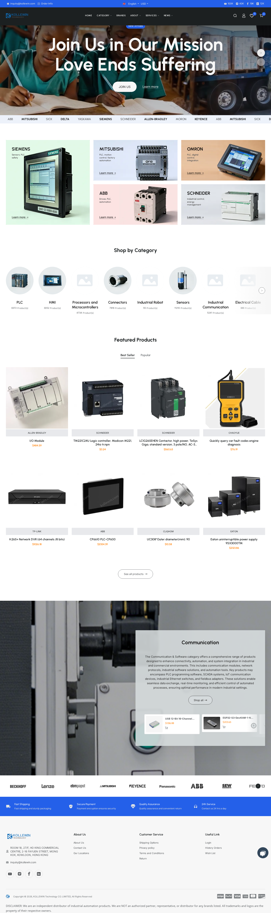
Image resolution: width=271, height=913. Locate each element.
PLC (20, 302)
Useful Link (212, 834)
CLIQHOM (168, 531)
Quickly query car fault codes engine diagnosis (234, 442)
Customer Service (151, 834)
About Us (80, 834)
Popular (146, 355)
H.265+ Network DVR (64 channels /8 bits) (37, 539)
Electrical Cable (248, 302)
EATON (234, 531)
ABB (102, 531)
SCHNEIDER (102, 432)
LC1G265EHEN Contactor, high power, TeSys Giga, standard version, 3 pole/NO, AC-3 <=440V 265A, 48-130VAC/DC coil (168, 443)
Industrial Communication (216, 304)
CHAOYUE (234, 432)
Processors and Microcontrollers (85, 304)
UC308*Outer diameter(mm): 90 (168, 539)
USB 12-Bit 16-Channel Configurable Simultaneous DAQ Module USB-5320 (181, 718)
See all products (133, 574)
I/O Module (36, 440)
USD (143, 3)
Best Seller (128, 355)
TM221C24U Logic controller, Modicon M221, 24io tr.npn (102, 442)
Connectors (117, 302)
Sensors (183, 302)
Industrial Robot (150, 302)
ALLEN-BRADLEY (37, 432)
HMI (52, 302)
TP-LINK (36, 531)
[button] (261, 62)
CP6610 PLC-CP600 (103, 539)
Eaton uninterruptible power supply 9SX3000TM (234, 541)
